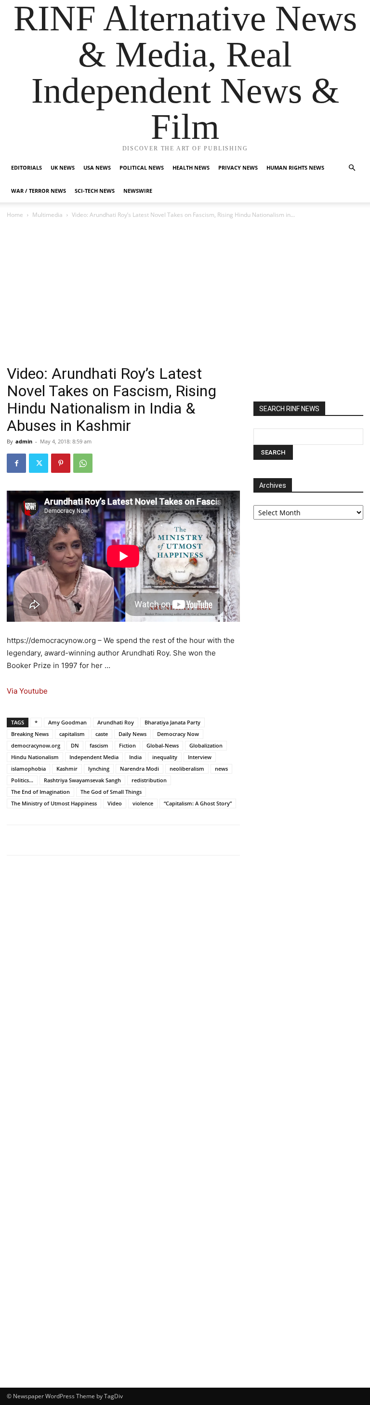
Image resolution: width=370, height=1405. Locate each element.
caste (101, 733)
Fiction (127, 745)
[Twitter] (38, 463)
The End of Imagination (40, 791)
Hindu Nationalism (35, 757)
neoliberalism (187, 768)
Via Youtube (27, 691)
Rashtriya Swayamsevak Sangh (82, 780)
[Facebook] (16, 463)
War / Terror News (38, 190)
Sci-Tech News (95, 190)
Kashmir (67, 768)
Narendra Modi (139, 768)
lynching (98, 768)
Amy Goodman (67, 722)
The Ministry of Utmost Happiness (54, 803)
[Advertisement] (185, 292)
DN (75, 745)
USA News (97, 167)
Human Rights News (295, 167)
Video (114, 803)
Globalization (206, 745)
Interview (199, 757)
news (221, 768)
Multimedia (47, 215)
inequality (164, 757)
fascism (99, 745)
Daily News (132, 733)
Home (15, 215)
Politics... (22, 780)
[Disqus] (123, 996)
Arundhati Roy (115, 722)
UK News (63, 167)
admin (23, 441)
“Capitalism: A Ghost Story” (198, 803)
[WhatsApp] (82, 463)
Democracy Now (178, 733)
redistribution (149, 780)
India (135, 757)
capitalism (72, 733)
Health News (191, 167)
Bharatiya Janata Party (172, 722)
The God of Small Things (111, 791)
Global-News (162, 745)
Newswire (137, 190)
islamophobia (28, 768)
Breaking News (30, 733)
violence (142, 803)
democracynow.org (35, 745)
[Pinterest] (60, 463)
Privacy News (238, 167)
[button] (351, 168)
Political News (141, 167)
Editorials (26, 167)
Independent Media (94, 757)
